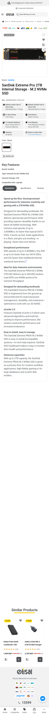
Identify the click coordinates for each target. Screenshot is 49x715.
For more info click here (34, 134)
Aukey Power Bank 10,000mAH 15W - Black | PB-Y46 (11, 645)
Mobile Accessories (16, 21)
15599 (26, 703)
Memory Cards (29, 21)
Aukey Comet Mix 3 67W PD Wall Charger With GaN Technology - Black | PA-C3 (34, 645)
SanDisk (39, 21)
